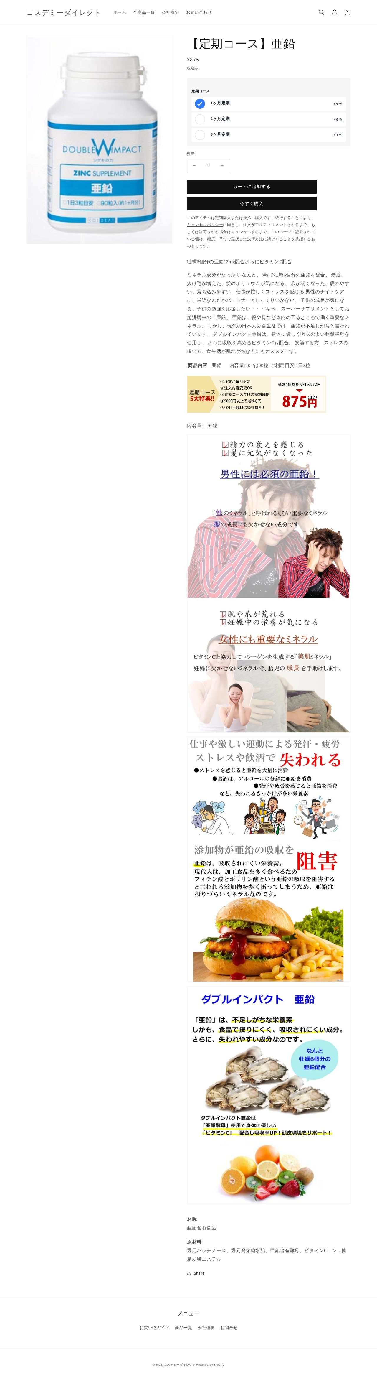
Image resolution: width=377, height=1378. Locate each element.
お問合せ (228, 1327)
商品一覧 (183, 1327)
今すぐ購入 (252, 203)
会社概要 (206, 1327)
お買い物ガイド (154, 1327)
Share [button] (199, 1273)
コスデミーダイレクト (180, 1365)
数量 (191, 153)
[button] (321, 12)
